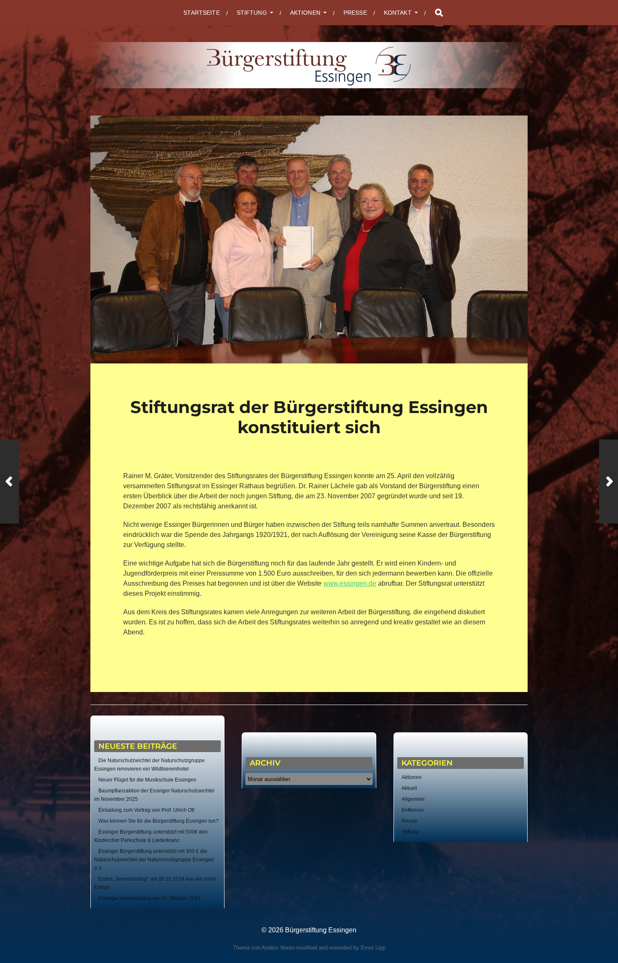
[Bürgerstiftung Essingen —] (309, 65)
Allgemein (413, 799)
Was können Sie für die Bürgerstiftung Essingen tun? (158, 821)
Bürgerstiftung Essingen (321, 930)
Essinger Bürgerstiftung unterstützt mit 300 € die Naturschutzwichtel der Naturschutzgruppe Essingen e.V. (154, 859)
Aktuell (409, 788)
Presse (355, 12)
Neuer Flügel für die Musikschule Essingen (147, 780)
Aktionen (411, 777)
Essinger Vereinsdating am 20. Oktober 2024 (149, 898)
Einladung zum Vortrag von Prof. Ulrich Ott (146, 810)
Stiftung (410, 832)
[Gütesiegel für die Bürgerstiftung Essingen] (9, 481)
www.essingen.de (349, 583)
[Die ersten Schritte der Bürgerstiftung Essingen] (608, 481)
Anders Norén (278, 948)
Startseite (201, 12)
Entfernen (412, 810)
